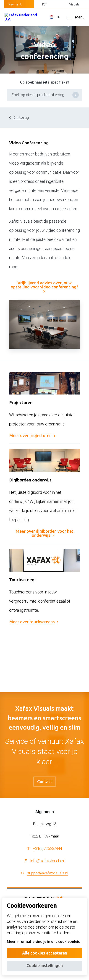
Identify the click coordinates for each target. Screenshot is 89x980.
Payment (15, 4)
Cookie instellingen (44, 965)
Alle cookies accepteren (44, 953)
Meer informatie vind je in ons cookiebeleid (43, 941)
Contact (44, 781)
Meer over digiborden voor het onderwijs (44, 533)
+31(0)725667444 (47, 848)
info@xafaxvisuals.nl (47, 860)
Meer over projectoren (30, 435)
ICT (44, 4)
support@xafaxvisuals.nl (47, 873)
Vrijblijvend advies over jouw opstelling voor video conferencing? (44, 284)
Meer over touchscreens (32, 621)
